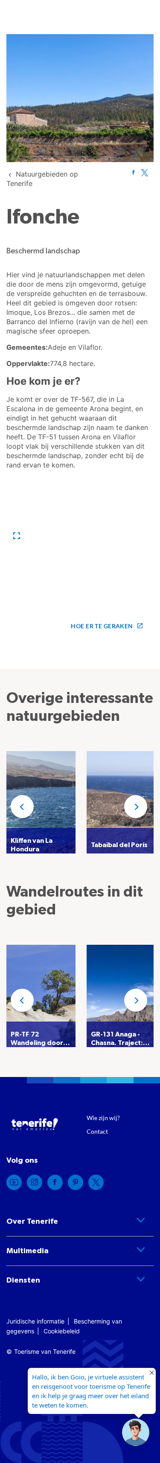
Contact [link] (97, 1131)
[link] (133, 172)
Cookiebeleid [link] (62, 1331)
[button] (16, 536)
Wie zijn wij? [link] (103, 1117)
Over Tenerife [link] (32, 1221)
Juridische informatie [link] (35, 1321)
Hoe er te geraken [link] (102, 626)
